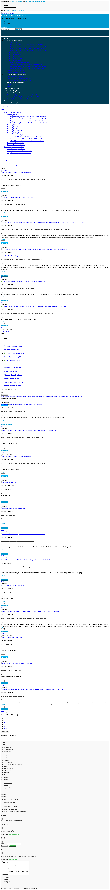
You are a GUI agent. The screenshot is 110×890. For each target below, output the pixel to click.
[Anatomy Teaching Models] (13, 375)
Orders (6, 785)
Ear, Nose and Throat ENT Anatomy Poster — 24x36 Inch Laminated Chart (22, 259)
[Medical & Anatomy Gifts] (12, 368)
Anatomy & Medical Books (15, 71)
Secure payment (9, 768)
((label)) (3, 844)
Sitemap (6, 772)
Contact (3, 2)
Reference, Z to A (77, 397)
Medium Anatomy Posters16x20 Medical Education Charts (28, 46)
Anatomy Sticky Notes (14, 55)
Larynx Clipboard (6, 489)
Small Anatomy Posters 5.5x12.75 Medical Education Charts (28, 50)
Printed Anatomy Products (13, 40)
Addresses (7, 789)
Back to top (5, 732)
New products (8, 750)
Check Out (5, 27)
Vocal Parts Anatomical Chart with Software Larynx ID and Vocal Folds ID (22, 567)
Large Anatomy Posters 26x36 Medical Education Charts (28, 44)
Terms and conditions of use (13, 764)
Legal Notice (8, 762)
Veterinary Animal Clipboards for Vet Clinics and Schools (28, 67)
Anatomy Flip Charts (13, 57)
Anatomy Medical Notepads (16, 73)
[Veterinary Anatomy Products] (14, 382)
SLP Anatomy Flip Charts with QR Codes (12, 696)
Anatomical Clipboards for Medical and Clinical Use (26, 65)
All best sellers (6, 331)
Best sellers (7, 752)
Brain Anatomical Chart (8, 515)
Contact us (7, 770)
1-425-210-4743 (16, 2)
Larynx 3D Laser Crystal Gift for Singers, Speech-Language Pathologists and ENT (24, 618)
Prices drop (7, 748)
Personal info (8, 783)
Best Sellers (4, 170)
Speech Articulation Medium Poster (11, 670)
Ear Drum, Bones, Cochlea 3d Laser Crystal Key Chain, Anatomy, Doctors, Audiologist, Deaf (27, 313)
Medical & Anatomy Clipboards (18, 63)
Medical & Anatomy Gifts (12, 89)
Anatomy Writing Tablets (15, 61)
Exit (2, 874)
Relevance (4, 394)
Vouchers (7, 791)
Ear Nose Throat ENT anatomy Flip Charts (13, 204)
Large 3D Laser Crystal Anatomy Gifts (19, 81)
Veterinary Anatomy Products (13, 103)
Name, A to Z (27, 397)
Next (6, 728)
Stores (6, 774)
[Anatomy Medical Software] (13, 360)
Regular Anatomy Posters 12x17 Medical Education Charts (28, 48)
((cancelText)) (4, 834)
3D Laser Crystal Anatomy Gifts (15, 75)
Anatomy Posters (14, 42)
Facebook (7, 739)
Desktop (9, 85)
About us (6, 766)
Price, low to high (44, 397)
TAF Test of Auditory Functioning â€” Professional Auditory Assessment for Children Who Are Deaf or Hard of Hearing (35, 229)
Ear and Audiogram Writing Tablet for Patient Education (17, 288)
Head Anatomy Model (7, 593)
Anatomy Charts (12, 52)
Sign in (6, 5)
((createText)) (12, 845)
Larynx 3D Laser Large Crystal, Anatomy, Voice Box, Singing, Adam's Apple (22, 437)
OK (2, 168)
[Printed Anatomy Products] (13, 346)
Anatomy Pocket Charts (14, 59)
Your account (5, 778)
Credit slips (7, 787)
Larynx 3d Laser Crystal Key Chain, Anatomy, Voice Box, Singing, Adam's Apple (24, 179)
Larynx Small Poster (6, 644)
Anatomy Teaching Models (12, 91)
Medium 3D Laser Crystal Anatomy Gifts (19, 79)
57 (4, 726)
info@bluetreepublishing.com (35, 2)
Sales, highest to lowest (8, 397)
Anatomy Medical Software (14, 83)
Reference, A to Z (66, 397)
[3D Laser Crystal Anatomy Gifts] (14, 353)
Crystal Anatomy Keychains (16, 77)
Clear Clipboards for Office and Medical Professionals (27, 69)
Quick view (27, 172)
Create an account (10, 7)
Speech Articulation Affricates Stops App (13, 412)
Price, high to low (55, 397)
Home (2, 109)
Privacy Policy (24, 871)
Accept (5, 874)
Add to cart (4, 191)
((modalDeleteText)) (13, 834)
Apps (8, 87)
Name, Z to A (35, 397)
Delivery (6, 760)
